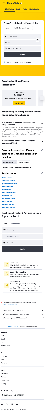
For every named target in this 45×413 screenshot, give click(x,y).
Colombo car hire (8, 204)
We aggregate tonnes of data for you (16, 314)
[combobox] (24, 229)
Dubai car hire (7, 178)
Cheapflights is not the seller (13, 310)
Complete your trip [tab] (9, 162)
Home (10, 326)
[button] (3, 3)
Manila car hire (7, 195)
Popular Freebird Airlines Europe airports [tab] (17, 167)
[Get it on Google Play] (6, 395)
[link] (19, 103)
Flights (16, 326)
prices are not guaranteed (10, 304)
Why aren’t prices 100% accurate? (15, 318)
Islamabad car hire (8, 207)
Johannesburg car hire (9, 183)
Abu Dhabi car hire (8, 181)
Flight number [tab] (15, 223)
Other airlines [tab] (24, 162)
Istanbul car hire (7, 186)
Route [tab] (5, 223)
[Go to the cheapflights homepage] (15, 3)
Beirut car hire (7, 201)
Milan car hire (6, 189)
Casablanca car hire (8, 192)
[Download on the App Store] (19, 395)
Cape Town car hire (8, 198)
